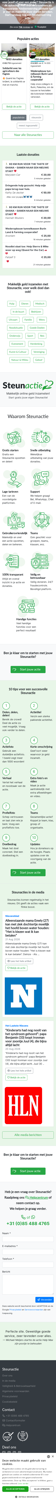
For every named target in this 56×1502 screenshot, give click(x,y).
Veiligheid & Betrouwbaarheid (18, 1385)
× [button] (53, 1456)
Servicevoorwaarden (34, 1310)
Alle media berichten (28, 1135)
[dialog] (28, 1477)
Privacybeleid (15, 1310)
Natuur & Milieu (19, 360)
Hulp (11, 304)
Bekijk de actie (14, 107)
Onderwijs (14, 336)
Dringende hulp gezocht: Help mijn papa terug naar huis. (25, 187)
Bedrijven (36, 312)
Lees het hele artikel (20, 961)
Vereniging (39, 352)
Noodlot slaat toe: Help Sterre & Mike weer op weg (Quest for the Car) (27, 248)
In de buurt (18, 312)
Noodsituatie (16, 328)
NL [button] (7, 5)
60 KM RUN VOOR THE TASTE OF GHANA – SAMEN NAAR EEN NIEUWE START (27, 168)
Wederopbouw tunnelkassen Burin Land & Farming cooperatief (25, 230)
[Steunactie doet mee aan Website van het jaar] (22, 1436)
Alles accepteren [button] (15, 1489)
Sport (30, 336)
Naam (5, 1233)
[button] (36, 1197)
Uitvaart (13, 320)
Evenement (17, 344)
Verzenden (46, 1300)
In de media (8, 1380)
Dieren (24, 304)
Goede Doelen (37, 328)
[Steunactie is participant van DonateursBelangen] (8, 1436)
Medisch (39, 304)
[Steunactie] (26, 4)
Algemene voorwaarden (15, 1391)
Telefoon (7, 1258)
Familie (28, 320)
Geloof (38, 360)
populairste (18, 117)
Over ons (7, 1375)
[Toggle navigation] (49, 5)
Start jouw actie (30, 669)
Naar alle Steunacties (28, 134)
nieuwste (36, 117)
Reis (42, 336)
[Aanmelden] (2, 5)
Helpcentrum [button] (12, 1425)
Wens (42, 320)
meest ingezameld (28, 125)
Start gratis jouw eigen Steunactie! (28, 397)
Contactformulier (15, 1420)
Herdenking (36, 344)
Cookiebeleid (9, 1401)
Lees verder (23, 1483)
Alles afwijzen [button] (42, 1489)
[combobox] (48, 1456)
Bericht (6, 1271)
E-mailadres (9, 1246)
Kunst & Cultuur (17, 352)
